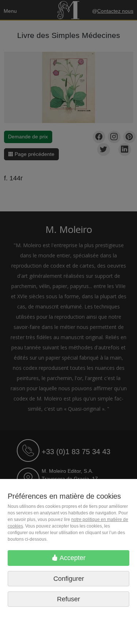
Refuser (68, 599)
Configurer (68, 578)
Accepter (71, 557)
